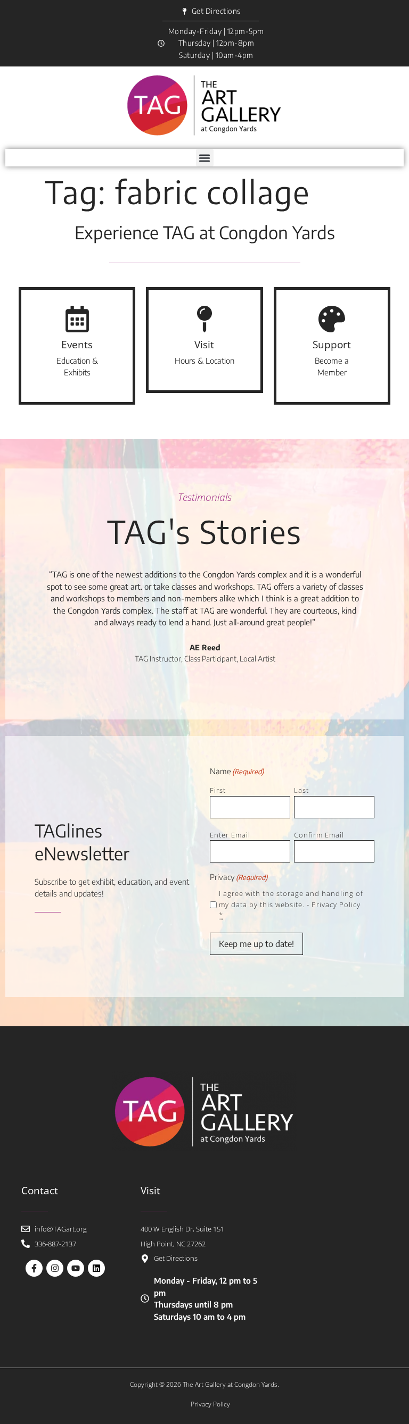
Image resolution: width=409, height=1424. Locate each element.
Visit (204, 344)
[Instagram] (54, 1268)
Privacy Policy (336, 904)
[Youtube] (75, 1268)
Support (332, 344)
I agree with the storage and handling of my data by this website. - (291, 904)
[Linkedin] (96, 1268)
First (218, 790)
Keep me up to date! (256, 944)
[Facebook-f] (34, 1268)
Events (77, 344)
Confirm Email (319, 835)
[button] (205, 157)
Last (301, 790)
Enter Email (230, 835)
